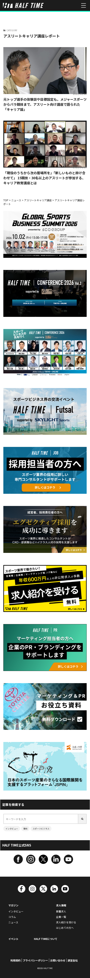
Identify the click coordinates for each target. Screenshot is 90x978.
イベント (13, 939)
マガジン (13, 905)
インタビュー (11, 828)
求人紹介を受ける (66, 922)
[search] (82, 819)
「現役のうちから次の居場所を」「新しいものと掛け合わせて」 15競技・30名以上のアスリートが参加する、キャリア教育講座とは (44, 177)
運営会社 (73, 960)
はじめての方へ (65, 927)
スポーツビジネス (41, 828)
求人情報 (61, 905)
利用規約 (15, 960)
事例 (25, 828)
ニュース (13, 922)
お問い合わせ (57, 960)
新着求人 (61, 911)
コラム (12, 917)
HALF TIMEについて (45, 939)
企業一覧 (61, 917)
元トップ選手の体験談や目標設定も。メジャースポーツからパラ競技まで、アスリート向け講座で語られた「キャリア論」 (45, 104)
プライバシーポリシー (35, 960)
